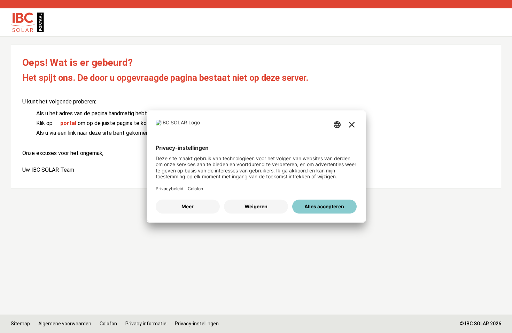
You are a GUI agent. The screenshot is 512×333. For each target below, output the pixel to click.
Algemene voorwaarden (64, 323)
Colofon (108, 323)
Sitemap (20, 323)
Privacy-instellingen (197, 323)
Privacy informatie (145, 323)
